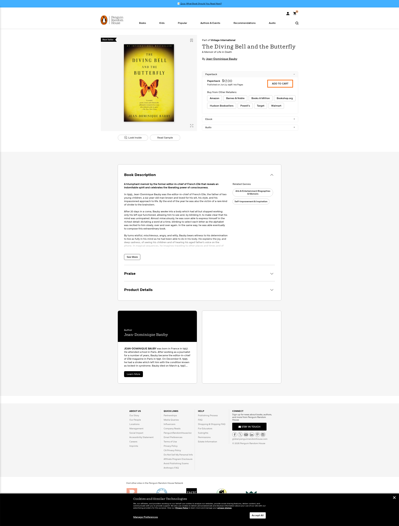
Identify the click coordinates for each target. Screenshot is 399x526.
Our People (135, 419)
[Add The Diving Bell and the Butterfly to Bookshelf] (191, 40)
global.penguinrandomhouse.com (249, 439)
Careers (133, 441)
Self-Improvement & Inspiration (251, 201)
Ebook (250, 119)
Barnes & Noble (235, 98)
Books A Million (260, 98)
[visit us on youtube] (246, 434)
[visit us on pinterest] (257, 434)
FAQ (200, 419)
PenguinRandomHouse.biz (178, 432)
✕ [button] (394, 498)
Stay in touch (250, 426)
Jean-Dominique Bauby (221, 59)
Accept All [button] (258, 515)
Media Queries (171, 419)
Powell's (245, 105)
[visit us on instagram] (263, 434)
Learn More (135, 374)
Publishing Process (208, 415)
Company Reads (172, 428)
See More (132, 257)
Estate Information (207, 441)
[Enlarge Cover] (191, 125)
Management (136, 428)
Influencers (169, 424)
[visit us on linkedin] (251, 434)
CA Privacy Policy (172, 450)
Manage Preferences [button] (145, 517)
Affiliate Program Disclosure (178, 459)
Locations (134, 424)
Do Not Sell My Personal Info (178, 454)
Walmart (276, 105)
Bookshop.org (285, 98)
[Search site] (297, 23)
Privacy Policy (171, 446)
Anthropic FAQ (171, 467)
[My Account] (287, 12)
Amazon (214, 98)
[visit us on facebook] (234, 434)
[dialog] (199, 510)
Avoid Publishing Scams (176, 463)
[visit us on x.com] (240, 434)
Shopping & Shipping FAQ (211, 424)
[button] (142, 23)
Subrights (203, 432)
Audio (250, 127)
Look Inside (135, 137)
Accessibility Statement (141, 437)
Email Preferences (173, 437)
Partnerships (170, 415)
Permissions (204, 437)
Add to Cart (280, 83)
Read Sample (165, 137)
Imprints (133, 446)
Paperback (250, 74)
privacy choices (224, 508)
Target (260, 105)
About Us (135, 411)
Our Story (134, 415)
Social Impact (136, 432)
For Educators (205, 428)
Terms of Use (170, 441)
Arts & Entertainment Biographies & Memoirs (253, 192)
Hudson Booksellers (221, 105)
